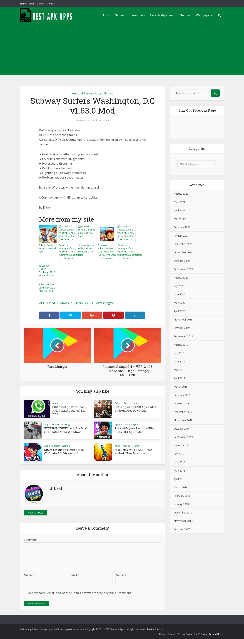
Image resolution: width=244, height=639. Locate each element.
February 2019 (182, 395)
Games (41, 3)
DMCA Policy (200, 634)
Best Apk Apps (155, 629)
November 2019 (183, 319)
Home (23, 3)
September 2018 (183, 437)
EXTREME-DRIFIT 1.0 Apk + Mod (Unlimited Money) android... (65, 430)
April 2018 (179, 479)
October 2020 (182, 260)
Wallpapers (204, 15)
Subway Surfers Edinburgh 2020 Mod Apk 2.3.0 (47, 287)
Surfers (78, 303)
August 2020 (181, 277)
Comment (30, 540)
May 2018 (179, 470)
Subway (64, 303)
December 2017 (183, 512)
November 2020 (183, 252)
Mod (52, 303)
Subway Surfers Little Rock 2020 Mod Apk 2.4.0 (86, 248)
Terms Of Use (216, 634)
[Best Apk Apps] (47, 15)
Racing (65, 424)
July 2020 (179, 286)
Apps (31, 3)
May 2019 (179, 370)
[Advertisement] (122, 50)
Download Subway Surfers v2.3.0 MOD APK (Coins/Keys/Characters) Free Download (126, 252)
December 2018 (183, 412)
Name (29, 575)
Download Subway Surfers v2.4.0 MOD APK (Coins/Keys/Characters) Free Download (67, 252)
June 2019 (179, 361)
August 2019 (181, 344)
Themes (184, 15)
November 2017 (183, 521)
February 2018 (182, 495)
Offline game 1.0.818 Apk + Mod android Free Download (135, 408)
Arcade (126, 445)
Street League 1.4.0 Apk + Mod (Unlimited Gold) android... (64, 451)
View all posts (35, 512)
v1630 (90, 303)
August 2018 (181, 445)
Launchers (137, 15)
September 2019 (183, 336)
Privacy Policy (185, 634)
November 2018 (183, 420)
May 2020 (179, 302)
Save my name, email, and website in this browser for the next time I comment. (79, 593)
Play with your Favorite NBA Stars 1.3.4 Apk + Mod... (134, 430)
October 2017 (182, 529)
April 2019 (179, 378)
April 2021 (179, 210)
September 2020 (183, 269)
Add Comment (100, 120)
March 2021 (181, 218)
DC (43, 303)
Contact (51, 3)
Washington (106, 303)
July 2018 (179, 453)
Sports (136, 424)
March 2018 (181, 487)
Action (118, 403)
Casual (56, 445)
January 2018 (181, 504)
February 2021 (182, 227)
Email (74, 575)
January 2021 (181, 235)
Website (120, 575)
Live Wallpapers (162, 15)
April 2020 (179, 311)
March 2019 (181, 386)
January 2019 (181, 403)
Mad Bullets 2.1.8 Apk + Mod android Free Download (133, 451)
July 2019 (179, 353)
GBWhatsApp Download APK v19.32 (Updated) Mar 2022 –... (69, 410)
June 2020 (179, 294)
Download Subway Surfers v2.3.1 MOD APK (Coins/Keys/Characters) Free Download (107, 252)
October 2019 (182, 328)
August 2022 (181, 193)
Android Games (82, 93)
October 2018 (182, 428)
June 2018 (179, 462)
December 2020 (183, 244)
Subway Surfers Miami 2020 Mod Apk (47, 248)
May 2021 (179, 202)
